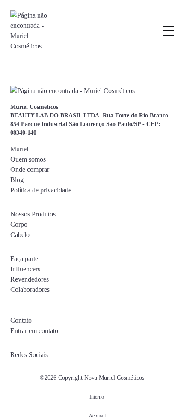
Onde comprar (29, 169)
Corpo (18, 224)
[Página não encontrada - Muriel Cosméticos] (29, 30)
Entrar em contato (34, 330)
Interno (96, 397)
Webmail (97, 416)
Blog (17, 179)
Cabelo (20, 234)
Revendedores (29, 279)
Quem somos (28, 159)
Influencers (25, 269)
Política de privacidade (40, 190)
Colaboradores (30, 289)
